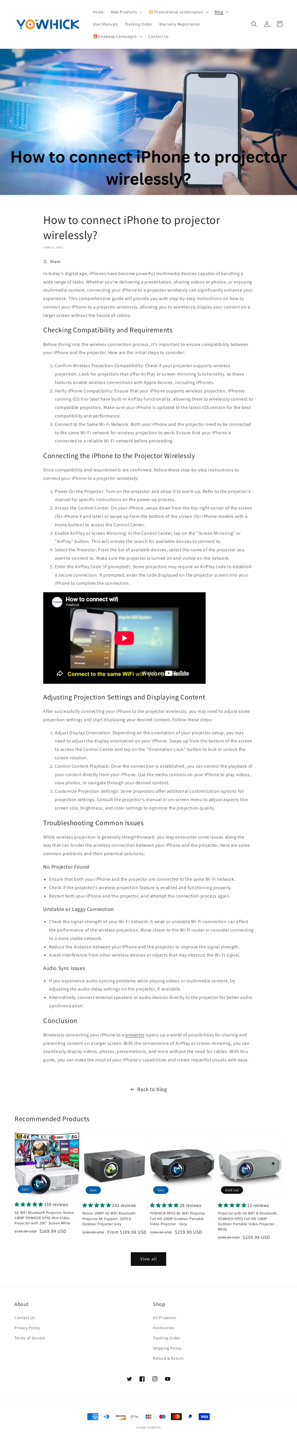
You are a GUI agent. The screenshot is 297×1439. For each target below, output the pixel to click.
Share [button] (55, 261)
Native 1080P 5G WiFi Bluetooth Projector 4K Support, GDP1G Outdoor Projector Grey (109, 1218)
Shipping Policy (167, 1348)
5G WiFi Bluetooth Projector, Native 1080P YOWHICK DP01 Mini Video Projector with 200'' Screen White (44, 1218)
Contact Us (25, 1317)
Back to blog (152, 1089)
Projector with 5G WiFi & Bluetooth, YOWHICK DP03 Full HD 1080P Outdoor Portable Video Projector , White (248, 1221)
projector (134, 1035)
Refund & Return (168, 1358)
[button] (126, 12)
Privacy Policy (27, 1327)
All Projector (165, 1317)
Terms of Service (30, 1338)
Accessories (164, 1327)
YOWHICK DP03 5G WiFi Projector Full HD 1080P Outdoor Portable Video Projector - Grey (177, 1218)
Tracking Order (166, 1338)
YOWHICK (154, 1427)
